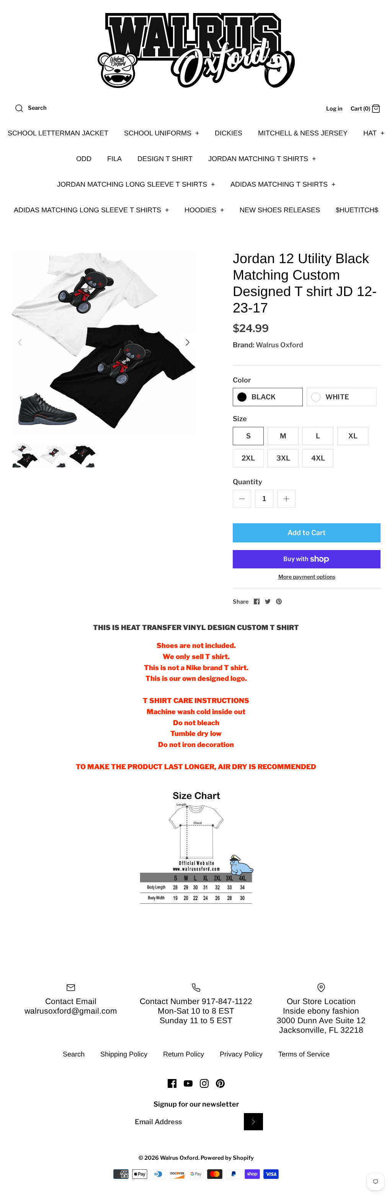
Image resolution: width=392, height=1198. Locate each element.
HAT (374, 133)
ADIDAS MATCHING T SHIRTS (283, 184)
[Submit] (253, 1121)
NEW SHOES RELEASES (280, 210)
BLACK (264, 397)
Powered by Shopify (227, 1157)
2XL (248, 458)
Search (74, 1054)
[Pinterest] (220, 1083)
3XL (283, 458)
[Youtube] (188, 1083)
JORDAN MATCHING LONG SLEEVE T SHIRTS (136, 184)
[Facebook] (172, 1083)
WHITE (337, 397)
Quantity (247, 482)
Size (240, 419)
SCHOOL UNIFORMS (161, 133)
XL (353, 436)
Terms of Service (304, 1054)
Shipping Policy (123, 1054)
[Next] (187, 342)
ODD (83, 159)
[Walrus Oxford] (196, 50)
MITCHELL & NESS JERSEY (303, 133)
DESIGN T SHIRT (165, 159)
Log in (334, 108)
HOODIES (204, 210)
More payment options (306, 577)
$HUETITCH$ (357, 210)
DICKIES (228, 133)
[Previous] (19, 342)
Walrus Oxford (279, 345)
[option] (103, 342)
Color (242, 380)
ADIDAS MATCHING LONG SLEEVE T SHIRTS (91, 210)
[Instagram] (204, 1083)
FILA (114, 159)
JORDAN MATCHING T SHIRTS (262, 159)
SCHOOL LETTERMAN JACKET (58, 133)
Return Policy (183, 1054)
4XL (318, 458)
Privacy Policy (241, 1054)
